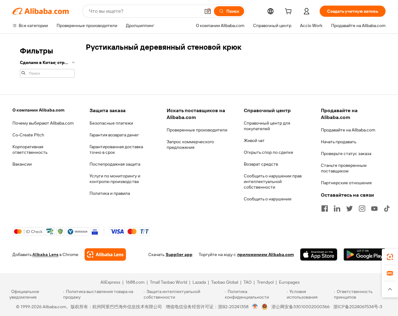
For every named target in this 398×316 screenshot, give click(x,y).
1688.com (135, 282)
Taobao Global (224, 282)
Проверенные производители (197, 129)
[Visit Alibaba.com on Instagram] (362, 208)
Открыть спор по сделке (268, 152)
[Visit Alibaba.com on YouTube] (374, 208)
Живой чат (254, 140)
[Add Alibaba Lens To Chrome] (105, 254)
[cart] (289, 12)
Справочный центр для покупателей (267, 126)
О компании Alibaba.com (38, 110)
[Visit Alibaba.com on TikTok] (387, 208)
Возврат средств (261, 164)
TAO (247, 282)
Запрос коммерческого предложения (190, 144)
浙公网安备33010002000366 (300, 306)
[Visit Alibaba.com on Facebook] (324, 208)
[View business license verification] (255, 307)
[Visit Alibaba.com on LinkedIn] (337, 208)
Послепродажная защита (115, 164)
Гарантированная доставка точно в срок (116, 149)
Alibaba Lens (45, 254)
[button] (207, 11)
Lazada (199, 282)
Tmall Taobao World (168, 282)
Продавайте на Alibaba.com (348, 129)
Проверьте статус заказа (346, 153)
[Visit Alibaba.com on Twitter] (349, 208)
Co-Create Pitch (28, 134)
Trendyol (265, 282)
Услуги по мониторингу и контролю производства (115, 178)
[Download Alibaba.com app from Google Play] (365, 254)
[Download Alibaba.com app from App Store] (318, 254)
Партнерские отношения (346, 182)
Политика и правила (110, 193)
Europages (289, 282)
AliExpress (110, 282)
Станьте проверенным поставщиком (344, 168)
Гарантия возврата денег (114, 134)
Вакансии (22, 164)
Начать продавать (338, 141)
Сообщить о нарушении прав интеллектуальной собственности (273, 181)
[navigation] (47, 61)
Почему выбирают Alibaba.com (43, 123)
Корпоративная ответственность (30, 149)
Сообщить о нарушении (267, 198)
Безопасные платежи (111, 123)
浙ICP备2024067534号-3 (357, 306)
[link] (390, 257)
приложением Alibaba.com (265, 254)
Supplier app (179, 254)
